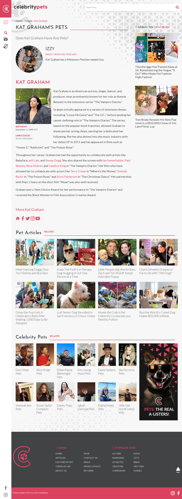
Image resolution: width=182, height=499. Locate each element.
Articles (60, 458)
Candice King (57, 165)
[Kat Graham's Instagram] (33, 218)
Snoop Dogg (53, 160)
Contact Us (91, 458)
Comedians (118, 470)
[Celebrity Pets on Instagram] (6, 494)
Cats (136, 458)
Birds (136, 462)
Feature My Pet (64, 462)
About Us (60, 470)
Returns (88, 470)
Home (19, 20)
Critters (139, 466)
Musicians (27, 138)
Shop (86, 453)
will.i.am (34, 160)
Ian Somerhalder (113, 160)
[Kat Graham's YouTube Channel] (38, 218)
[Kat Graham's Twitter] (28, 218)
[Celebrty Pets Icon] (6, 8)
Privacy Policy (92, 466)
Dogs (137, 453)
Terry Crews (78, 171)
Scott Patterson (67, 176)
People (28, 20)
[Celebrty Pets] (30, 6)
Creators (117, 466)
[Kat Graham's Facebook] (23, 218)
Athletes (117, 462)
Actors (19, 138)
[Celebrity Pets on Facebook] (6, 487)
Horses (138, 470)
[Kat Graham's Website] (18, 218)
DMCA (87, 462)
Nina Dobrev (34, 165)
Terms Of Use (63, 466)
